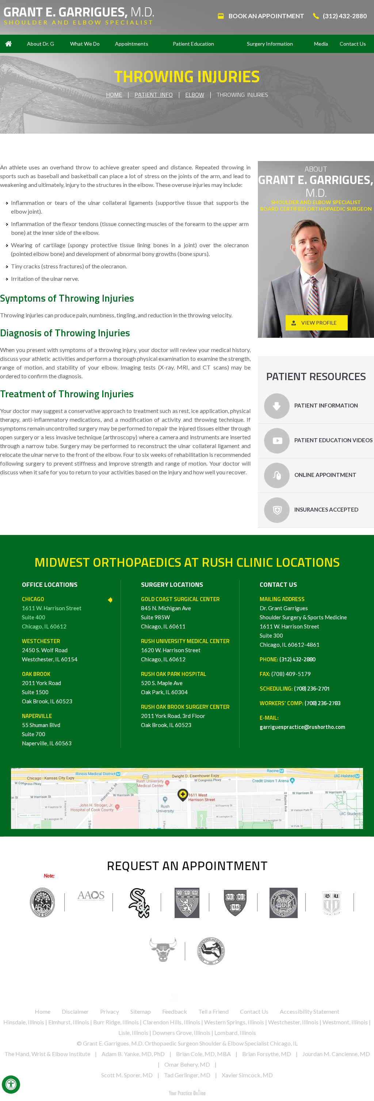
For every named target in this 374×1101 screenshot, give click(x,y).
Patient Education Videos (333, 440)
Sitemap (140, 1011)
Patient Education (193, 44)
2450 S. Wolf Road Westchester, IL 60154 (49, 650)
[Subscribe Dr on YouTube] (200, 998)
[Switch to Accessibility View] (11, 1084)
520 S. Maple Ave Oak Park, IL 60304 (173, 682)
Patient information (325, 405)
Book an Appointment (266, 16)
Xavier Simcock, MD (247, 1074)
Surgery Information (270, 44)
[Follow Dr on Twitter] (174, 998)
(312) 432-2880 (345, 16)
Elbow (194, 94)
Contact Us (353, 44)
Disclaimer (75, 1011)
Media (321, 44)
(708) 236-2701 (312, 688)
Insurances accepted (325, 509)
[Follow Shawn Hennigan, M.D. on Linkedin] (187, 998)
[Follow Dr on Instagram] (212, 998)
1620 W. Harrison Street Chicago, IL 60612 (185, 650)
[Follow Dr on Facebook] (161, 998)
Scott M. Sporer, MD (127, 1074)
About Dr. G (40, 44)
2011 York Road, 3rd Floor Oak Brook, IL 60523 (185, 715)
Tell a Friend (213, 1011)
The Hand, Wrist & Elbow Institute (47, 1053)
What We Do (85, 44)
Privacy (109, 1011)
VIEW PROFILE (319, 323)
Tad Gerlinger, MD (187, 1074)
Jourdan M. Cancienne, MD (336, 1053)
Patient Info (153, 94)
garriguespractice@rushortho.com (302, 727)
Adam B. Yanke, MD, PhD (133, 1053)
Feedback (174, 1011)
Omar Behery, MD (187, 1064)
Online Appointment (324, 474)
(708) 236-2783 (322, 703)
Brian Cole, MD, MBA (203, 1053)
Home (8, 44)
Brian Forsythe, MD (266, 1053)
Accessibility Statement (309, 1011)
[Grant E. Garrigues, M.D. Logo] (79, 15)
